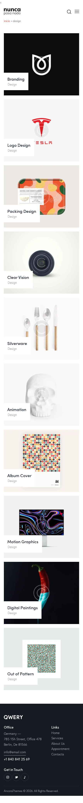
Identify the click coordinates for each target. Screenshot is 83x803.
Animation (16, 409)
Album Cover (19, 475)
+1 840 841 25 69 (17, 759)
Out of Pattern (20, 673)
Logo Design (18, 145)
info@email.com (15, 752)
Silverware (17, 343)
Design (12, 84)
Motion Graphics (22, 541)
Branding (16, 79)
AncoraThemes (13, 791)
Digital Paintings (22, 607)
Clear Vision (18, 277)
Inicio (7, 21)
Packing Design (21, 211)
